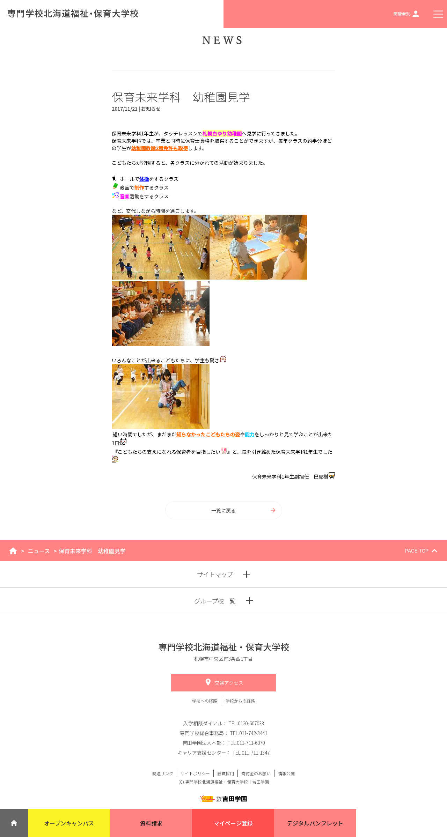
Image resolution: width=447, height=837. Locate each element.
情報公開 (286, 773)
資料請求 (151, 823)
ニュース (39, 551)
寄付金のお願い (256, 773)
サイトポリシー (195, 773)
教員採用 (225, 773)
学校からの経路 (240, 701)
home (13, 550)
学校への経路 (205, 701)
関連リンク (162, 773)
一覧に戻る (223, 510)
